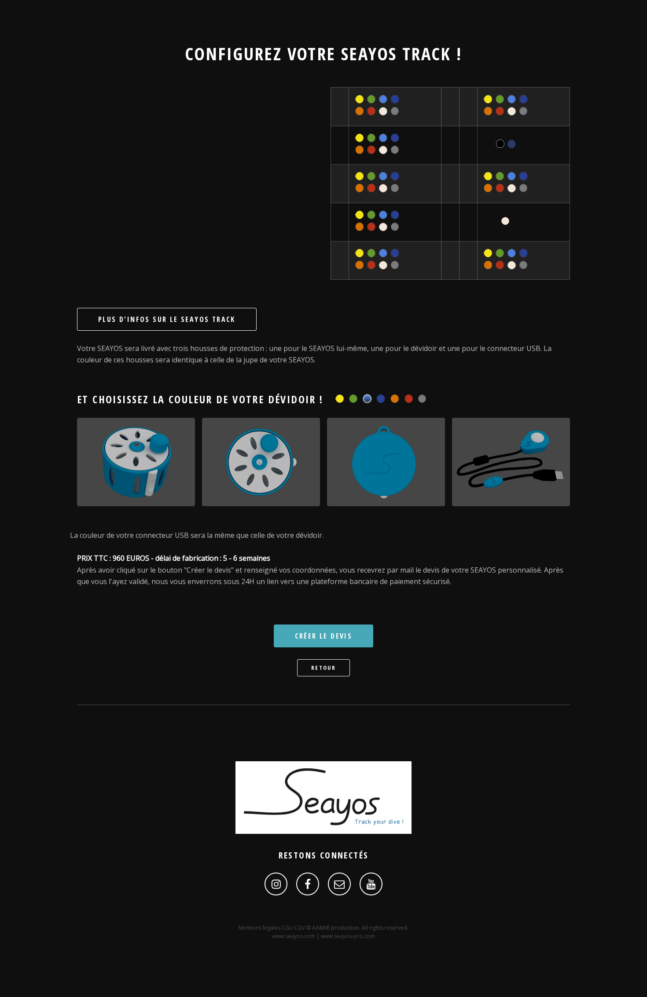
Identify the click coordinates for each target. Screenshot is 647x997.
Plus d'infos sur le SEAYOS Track (166, 319)
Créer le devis (324, 636)
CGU (288, 927)
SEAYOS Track (396, 53)
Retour (323, 668)
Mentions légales (260, 927)
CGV (300, 927)
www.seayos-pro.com (348, 936)
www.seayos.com (293, 936)
